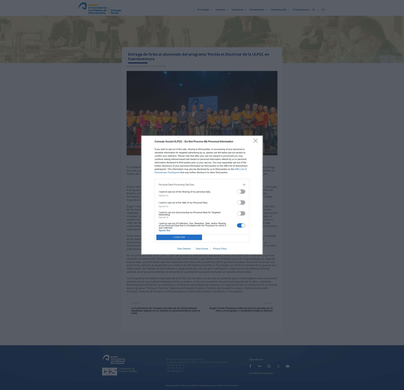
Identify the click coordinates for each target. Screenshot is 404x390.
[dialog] (202, 195)
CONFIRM (179, 237)
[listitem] (202, 184)
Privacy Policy (220, 248)
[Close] (257, 142)
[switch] (241, 191)
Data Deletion (184, 248)
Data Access (202, 248)
